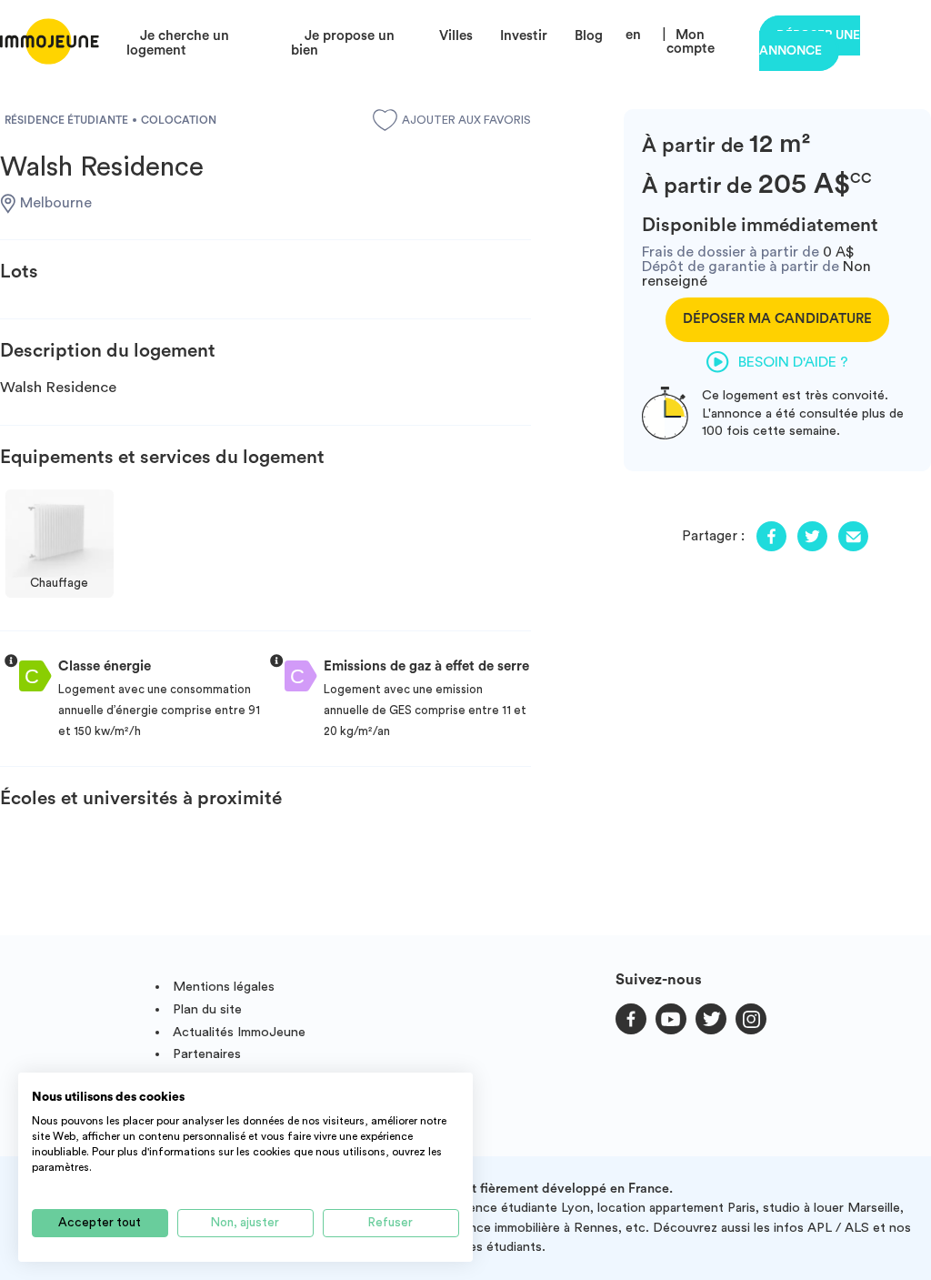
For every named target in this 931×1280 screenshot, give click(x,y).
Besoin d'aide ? (793, 362)
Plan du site (207, 1009)
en (633, 35)
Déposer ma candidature (777, 319)
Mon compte (690, 41)
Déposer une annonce (809, 43)
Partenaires (207, 1054)
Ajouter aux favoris (466, 120)
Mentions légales (224, 986)
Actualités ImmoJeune (239, 1032)
